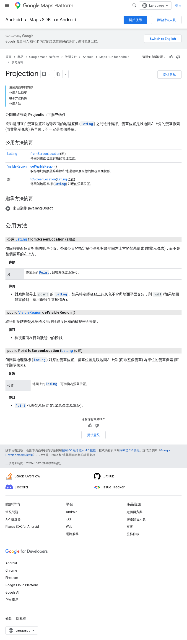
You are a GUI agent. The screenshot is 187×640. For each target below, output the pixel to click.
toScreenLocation (43, 179)
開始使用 (135, 20)
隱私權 (21, 618)
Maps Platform (57, 6)
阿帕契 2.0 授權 (129, 450)
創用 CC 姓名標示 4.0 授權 (79, 450)
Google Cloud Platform (21, 585)
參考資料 (17, 62)
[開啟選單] (7, 5)
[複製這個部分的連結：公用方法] (31, 226)
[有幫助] (171, 57)
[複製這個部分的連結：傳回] (19, 286)
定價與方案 (135, 512)
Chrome (11, 570)
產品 (20, 57)
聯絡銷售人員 (166, 20)
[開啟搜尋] (134, 5)
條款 (8, 618)
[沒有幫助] (178, 57)
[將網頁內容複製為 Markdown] (58, 74)
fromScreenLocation (45, 153)
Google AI (12, 592)
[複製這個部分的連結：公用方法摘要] (37, 143)
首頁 (8, 57)
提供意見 (169, 74)
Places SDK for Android (22, 526)
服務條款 (133, 534)
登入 (178, 5)
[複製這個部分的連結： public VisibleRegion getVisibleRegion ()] (80, 312)
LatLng (87, 124)
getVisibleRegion (42, 166)
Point (44, 272)
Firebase (11, 578)
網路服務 (72, 534)
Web (69, 526)
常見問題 (11, 512)
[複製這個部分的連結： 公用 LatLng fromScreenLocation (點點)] (80, 239)
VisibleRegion (17, 166)
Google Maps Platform (44, 57)
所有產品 (11, 600)
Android (13, 20)
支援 (130, 526)
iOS (68, 519)
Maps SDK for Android (52, 20)
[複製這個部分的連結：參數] (19, 262)
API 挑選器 (13, 519)
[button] (29, 208)
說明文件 (71, 57)
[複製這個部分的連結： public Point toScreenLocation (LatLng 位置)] (88, 350)
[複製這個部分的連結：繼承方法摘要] (37, 199)
